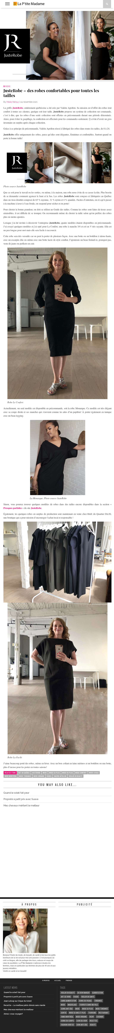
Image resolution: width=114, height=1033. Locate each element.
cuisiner (99, 1016)
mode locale (94, 772)
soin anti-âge (82, 1024)
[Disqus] (57, 851)
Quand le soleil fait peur (16, 792)
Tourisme (92, 1012)
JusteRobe (17, 107)
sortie (63, 1012)
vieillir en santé (87, 996)
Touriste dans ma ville (88, 1004)
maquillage (72, 1004)
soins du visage (85, 1000)
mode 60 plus (67, 772)
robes (49, 776)
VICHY (92, 1016)
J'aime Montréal (67, 1016)
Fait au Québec (24, 772)
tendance (98, 1000)
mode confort (81, 772)
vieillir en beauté (75, 776)
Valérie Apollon (60, 776)
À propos (45, 980)
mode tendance (25, 776)
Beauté (93, 1024)
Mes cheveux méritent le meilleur (21, 805)
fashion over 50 (67, 1024)
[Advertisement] (80, 927)
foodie (76, 996)
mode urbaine (39, 776)
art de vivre (66, 996)
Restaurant (104, 1012)
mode (45, 772)
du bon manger (83, 992)
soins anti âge (67, 1008)
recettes (93, 1020)
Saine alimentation (68, 1000)
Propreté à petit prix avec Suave (20, 799)
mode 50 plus (54, 772)
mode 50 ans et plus (77, 1012)
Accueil (57, 980)
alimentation (97, 992)
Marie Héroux (13, 102)
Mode (77, 1008)
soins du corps (67, 1020)
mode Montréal (11, 776)
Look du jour (82, 1020)
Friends (69, 980)
